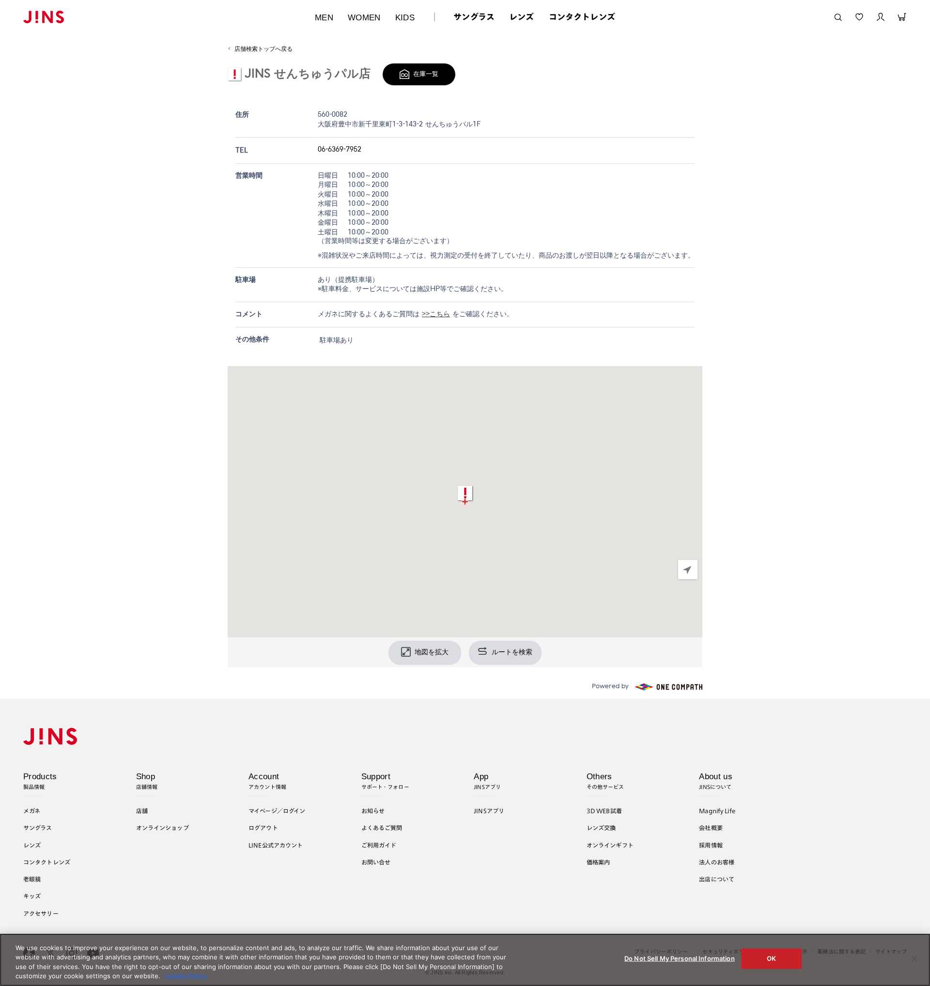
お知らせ (373, 811)
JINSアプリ (489, 811)
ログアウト (263, 828)
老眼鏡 (32, 879)
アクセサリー (41, 913)
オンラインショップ (162, 828)
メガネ (31, 811)
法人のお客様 (716, 862)
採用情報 (711, 845)
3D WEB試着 (604, 811)
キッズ (32, 896)
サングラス (474, 17)
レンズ (521, 17)
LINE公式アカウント (275, 845)
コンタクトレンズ (582, 17)
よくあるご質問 (382, 828)
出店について (716, 879)
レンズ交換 (601, 828)
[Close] (914, 959)
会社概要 (711, 828)
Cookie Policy (186, 976)
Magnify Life (717, 811)
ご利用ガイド (379, 845)
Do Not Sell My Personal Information (679, 958)
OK (771, 958)
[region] (465, 501)
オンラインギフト (610, 845)
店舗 (142, 811)
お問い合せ (376, 862)
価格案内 (598, 862)
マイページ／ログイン (276, 811)
